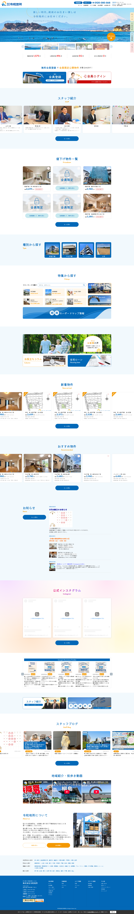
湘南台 (58, 871)
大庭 (46, 863)
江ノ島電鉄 (72, 866)
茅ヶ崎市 (37, 860)
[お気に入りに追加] (48, 168)
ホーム (80, 5)
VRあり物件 (90, 887)
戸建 (63, 883)
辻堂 (40, 871)
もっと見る (67, 139)
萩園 (69, 863)
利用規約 (103, 889)
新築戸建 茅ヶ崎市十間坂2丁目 (66, 544)
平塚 (65, 871)
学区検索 (90, 883)
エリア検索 (93, 5)
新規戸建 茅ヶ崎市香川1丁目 (65, 552)
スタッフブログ (51, 889)
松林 (65, 863)
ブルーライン (79, 866)
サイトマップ (104, 891)
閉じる (113, 912)
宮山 (73, 871)
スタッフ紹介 (51, 887)
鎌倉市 (56, 860)
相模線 (56, 866)
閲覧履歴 (78, 3)
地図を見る (34, 845)
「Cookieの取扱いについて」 (93, 912)
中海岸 (58, 863)
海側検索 (90, 885)
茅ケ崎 (36, 871)
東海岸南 (37, 863)
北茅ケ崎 (48, 871)
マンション (64, 885)
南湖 (73, 863)
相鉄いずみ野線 (88, 866)
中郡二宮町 (74, 860)
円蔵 (62, 863)
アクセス (50, 894)
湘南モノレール (98, 866)
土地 (63, 887)
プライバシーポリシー (106, 887)
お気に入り (87, 3)
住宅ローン (103, 885)
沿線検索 (85, 5)
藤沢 (62, 871)
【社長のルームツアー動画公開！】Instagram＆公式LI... (71, 564)
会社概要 (100, 5)
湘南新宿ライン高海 (47, 866)
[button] (23, 46)
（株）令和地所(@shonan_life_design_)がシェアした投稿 (38, 635)
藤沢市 (51, 860)
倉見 (69, 871)
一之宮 (42, 863)
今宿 (53, 863)
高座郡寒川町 (44, 860)
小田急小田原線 (39, 868)
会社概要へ (58, 845)
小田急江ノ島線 (63, 866)
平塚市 (68, 860)
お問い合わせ (104, 883)
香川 (50, 863)
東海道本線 (38, 866)
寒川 (44, 871)
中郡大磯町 (62, 860)
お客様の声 (107, 5)
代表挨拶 (50, 892)
